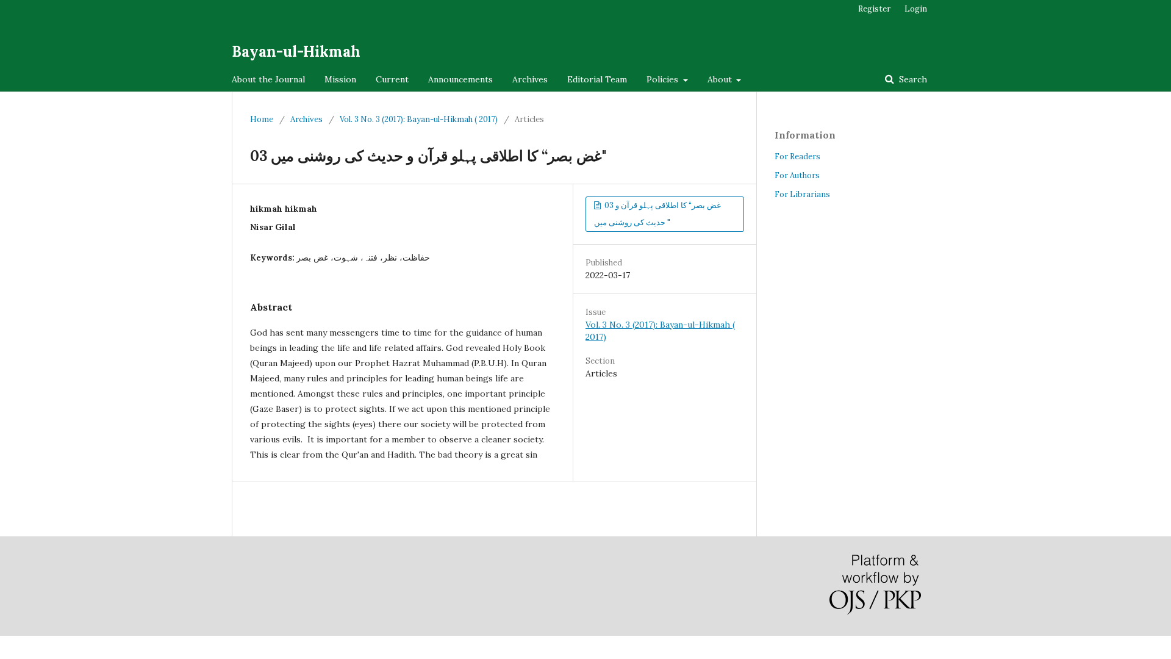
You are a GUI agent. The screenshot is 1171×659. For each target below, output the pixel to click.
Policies (663, 79)
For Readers (797, 156)
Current (392, 79)
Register (874, 9)
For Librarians (802, 194)
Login (915, 9)
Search (912, 79)
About (720, 79)
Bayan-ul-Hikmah (296, 51)
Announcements (460, 79)
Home (261, 119)
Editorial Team (597, 79)
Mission (340, 79)
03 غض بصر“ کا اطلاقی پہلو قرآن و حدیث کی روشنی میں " (657, 214)
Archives (530, 79)
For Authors (797, 175)
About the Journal (268, 79)
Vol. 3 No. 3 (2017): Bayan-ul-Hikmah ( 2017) (419, 119)
